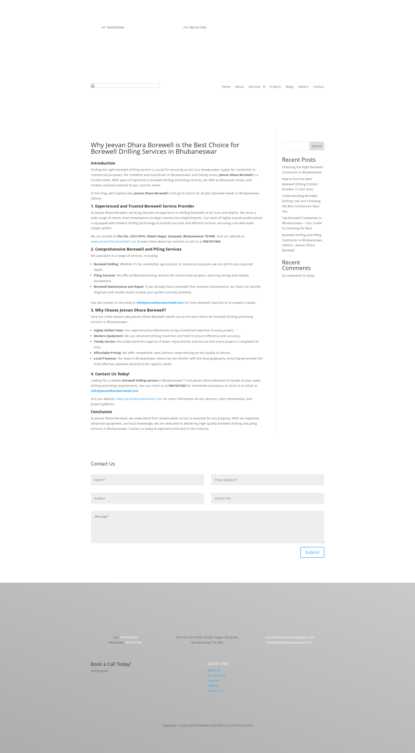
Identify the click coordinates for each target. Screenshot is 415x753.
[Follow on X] (293, 28)
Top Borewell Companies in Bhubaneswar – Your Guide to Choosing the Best (302, 223)
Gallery (303, 87)
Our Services (217, 675)
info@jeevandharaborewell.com (290, 642)
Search (317, 146)
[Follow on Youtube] (302, 28)
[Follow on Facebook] (276, 28)
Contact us (215, 691)
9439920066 (129, 637)
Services (254, 87)
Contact (318, 87)
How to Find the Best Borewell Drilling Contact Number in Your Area (300, 184)
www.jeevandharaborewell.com (113, 241)
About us (214, 670)
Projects (275, 87)
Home (226, 87)
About (239, 87)
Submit (312, 552)
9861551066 (133, 642)
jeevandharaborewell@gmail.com (289, 637)
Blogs (290, 87)
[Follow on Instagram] (285, 28)
